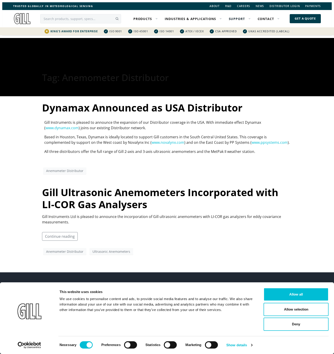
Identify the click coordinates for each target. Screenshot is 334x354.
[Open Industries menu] (221, 18)
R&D (228, 6)
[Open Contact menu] (279, 18)
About (214, 6)
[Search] (117, 18)
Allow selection (296, 309)
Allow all (296, 294)
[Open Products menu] (157, 18)
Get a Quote (305, 18)
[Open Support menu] (250, 18)
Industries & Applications (190, 19)
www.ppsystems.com (270, 142)
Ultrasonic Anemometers (111, 251)
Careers (243, 6)
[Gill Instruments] (22, 18)
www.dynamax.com (62, 127)
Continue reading (60, 236)
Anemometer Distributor (64, 171)
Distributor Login (284, 6)
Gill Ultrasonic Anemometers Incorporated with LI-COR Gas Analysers (160, 198)
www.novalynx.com (168, 142)
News (260, 6)
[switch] (130, 345)
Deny (296, 324)
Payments (313, 6)
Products (142, 19)
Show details (236, 345)
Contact (266, 19)
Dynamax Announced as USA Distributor (142, 107)
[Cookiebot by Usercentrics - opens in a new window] (29, 345)
